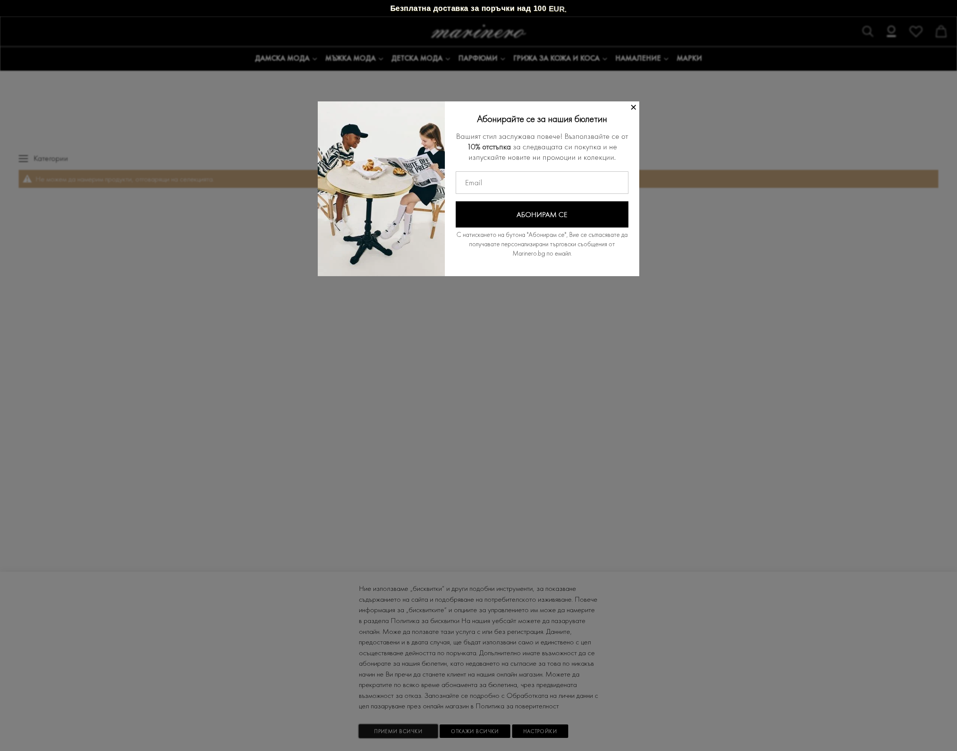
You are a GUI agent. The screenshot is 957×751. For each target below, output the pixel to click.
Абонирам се (542, 214)
